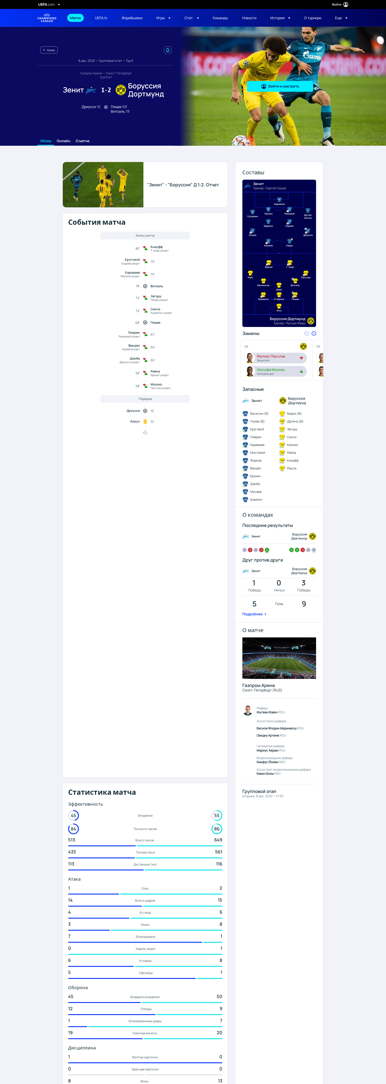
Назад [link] (51, 50)
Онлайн (63, 141)
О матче (83, 141)
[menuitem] (77, 18)
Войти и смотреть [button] (283, 86)
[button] (163, 18)
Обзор (45, 141)
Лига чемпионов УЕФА (47, 18)
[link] (75, 18)
